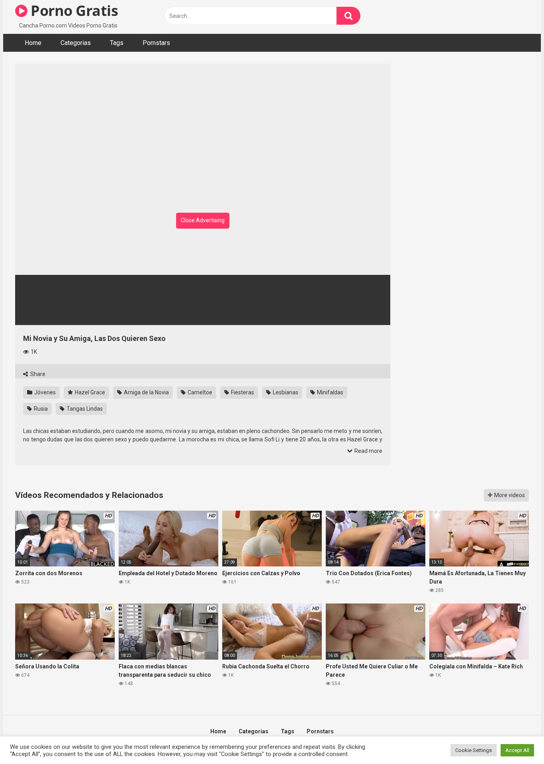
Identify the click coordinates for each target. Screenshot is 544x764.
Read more (367, 451)
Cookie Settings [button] (473, 750)
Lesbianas (285, 392)
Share (37, 374)
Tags (116, 43)
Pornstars (156, 43)
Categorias (76, 43)
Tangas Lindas (84, 409)
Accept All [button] (517, 750)
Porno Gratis (72, 10)
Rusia (40, 409)
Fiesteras (242, 392)
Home (33, 43)
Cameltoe (199, 392)
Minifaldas (329, 392)
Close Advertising (203, 220)
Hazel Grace (89, 392)
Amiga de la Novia (146, 392)
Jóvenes (44, 392)
